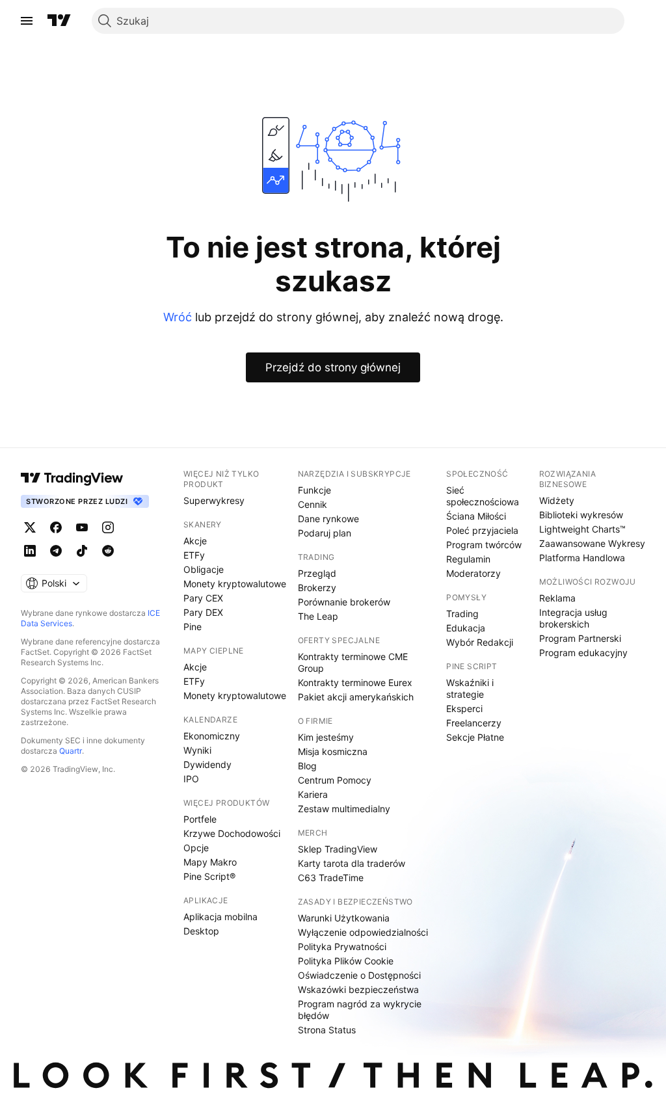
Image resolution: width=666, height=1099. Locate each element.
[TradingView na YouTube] (82, 527)
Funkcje (314, 490)
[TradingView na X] (30, 527)
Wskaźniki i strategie (470, 688)
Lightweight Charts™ (582, 529)
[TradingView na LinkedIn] (30, 551)
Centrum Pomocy (334, 780)
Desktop (201, 930)
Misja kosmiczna (332, 751)
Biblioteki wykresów (581, 514)
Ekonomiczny (211, 735)
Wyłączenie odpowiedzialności (363, 932)
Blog (307, 765)
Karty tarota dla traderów (351, 863)
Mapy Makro (210, 861)
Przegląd (317, 573)
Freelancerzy (473, 722)
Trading (462, 613)
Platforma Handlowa (582, 557)
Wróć (177, 317)
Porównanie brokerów (344, 601)
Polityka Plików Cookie (345, 960)
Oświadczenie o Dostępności (359, 975)
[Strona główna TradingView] (59, 21)
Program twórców (484, 544)
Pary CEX (203, 597)
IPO (191, 778)
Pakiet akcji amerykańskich (356, 696)
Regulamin (468, 558)
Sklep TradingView (337, 848)
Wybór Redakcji (479, 642)
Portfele (200, 819)
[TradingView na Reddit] (108, 551)
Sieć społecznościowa (482, 495)
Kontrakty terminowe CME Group (353, 662)
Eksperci (464, 708)
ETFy (194, 555)
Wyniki (197, 750)
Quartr (70, 751)
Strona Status (327, 1029)
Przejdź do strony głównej (333, 367)
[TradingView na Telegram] (56, 551)
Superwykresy (214, 500)
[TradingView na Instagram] (108, 527)
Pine (192, 626)
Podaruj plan (324, 532)
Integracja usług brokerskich (573, 618)
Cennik (312, 504)
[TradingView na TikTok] (82, 551)
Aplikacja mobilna (220, 916)
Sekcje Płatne (475, 737)
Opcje (196, 847)
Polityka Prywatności (342, 946)
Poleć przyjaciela (482, 530)
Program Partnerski (580, 638)
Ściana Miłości (476, 516)
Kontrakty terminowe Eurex (355, 682)
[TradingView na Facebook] (56, 527)
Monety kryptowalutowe (234, 583)
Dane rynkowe (328, 518)
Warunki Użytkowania (344, 917)
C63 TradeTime (331, 877)
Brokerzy (317, 587)
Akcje (195, 540)
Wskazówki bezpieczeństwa (358, 989)
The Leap (318, 616)
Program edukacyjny (583, 652)
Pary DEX (203, 612)
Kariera (313, 794)
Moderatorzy (473, 573)
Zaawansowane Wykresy (592, 543)
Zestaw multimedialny (344, 808)
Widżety (556, 500)
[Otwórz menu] (27, 21)
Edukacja (465, 627)
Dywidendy (207, 764)
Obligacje (203, 569)
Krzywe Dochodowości (231, 833)
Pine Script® (209, 876)
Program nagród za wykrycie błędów (359, 1009)
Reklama (557, 597)
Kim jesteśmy (326, 737)
